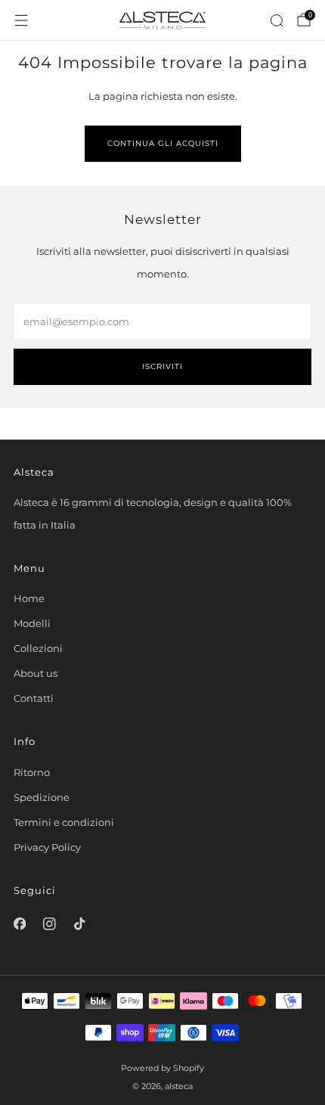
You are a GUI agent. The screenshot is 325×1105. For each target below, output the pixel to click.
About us (35, 673)
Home (29, 598)
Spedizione (42, 797)
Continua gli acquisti (162, 143)
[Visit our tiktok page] (79, 924)
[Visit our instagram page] (50, 924)
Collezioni (38, 648)
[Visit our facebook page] (20, 924)
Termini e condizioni (64, 822)
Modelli (32, 623)
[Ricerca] (276, 20)
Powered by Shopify (162, 1068)
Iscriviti (162, 366)
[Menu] (21, 20)
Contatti (34, 698)
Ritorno (32, 772)
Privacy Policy (47, 847)
